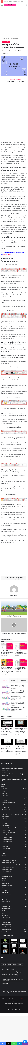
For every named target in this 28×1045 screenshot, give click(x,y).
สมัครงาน (7, 969)
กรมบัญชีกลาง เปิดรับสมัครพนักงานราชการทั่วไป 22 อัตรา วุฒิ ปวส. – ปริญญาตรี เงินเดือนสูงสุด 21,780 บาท (21, 750)
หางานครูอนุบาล (7, 871)
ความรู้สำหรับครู (8, 837)
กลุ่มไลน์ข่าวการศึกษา (15, 79)
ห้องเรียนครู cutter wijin (7, 908)
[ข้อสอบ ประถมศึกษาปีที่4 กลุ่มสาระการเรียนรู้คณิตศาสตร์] (6, 703)
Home (4, 38)
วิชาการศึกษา (6, 825)
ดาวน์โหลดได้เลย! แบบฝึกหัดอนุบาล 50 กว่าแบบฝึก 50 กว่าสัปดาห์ (7, 652)
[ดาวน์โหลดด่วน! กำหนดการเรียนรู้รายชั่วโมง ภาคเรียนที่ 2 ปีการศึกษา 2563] (21, 646)
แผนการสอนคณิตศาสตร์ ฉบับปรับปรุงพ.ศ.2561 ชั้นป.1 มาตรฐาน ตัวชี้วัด (12, 980)
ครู (12, 1003)
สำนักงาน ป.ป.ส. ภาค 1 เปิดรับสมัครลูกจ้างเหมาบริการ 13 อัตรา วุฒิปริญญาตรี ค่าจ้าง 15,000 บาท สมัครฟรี (7, 731)
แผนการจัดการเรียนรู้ (6, 929)
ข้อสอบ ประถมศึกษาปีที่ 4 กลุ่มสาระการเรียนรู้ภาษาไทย (18, 697)
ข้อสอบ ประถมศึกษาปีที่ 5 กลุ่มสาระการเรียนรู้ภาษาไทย (17, 708)
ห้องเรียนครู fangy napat (7, 910)
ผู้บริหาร (15, 1003)
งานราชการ (4, 857)
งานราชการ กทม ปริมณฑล (9, 860)
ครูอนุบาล (4, 855)
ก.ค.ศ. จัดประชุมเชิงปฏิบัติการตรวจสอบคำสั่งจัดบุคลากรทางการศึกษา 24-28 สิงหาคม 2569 (21, 731)
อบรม (3, 913)
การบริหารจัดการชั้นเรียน (9, 802)
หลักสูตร (4, 903)
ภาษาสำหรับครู (8, 841)
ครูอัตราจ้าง (6, 892)
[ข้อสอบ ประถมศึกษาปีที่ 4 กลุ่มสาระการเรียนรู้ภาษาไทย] (6, 698)
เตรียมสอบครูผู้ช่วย (6, 917)
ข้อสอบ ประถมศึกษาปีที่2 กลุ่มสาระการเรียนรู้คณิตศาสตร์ (17, 686)
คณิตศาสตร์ (6, 807)
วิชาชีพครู (4, 880)
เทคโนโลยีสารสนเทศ (6, 922)
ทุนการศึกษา (6, 793)
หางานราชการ (12, 1006)
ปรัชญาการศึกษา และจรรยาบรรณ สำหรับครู (13, 814)
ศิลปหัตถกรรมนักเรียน (7, 885)
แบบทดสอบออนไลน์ (6, 977)
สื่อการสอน (4, 899)
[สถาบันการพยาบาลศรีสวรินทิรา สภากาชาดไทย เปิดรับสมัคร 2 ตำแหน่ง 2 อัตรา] (23, 941)
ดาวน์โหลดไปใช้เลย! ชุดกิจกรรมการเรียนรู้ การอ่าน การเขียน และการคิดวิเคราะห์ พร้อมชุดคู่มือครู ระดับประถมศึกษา (7, 670)
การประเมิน (7, 830)
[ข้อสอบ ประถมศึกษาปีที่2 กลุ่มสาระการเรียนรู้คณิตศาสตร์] (6, 687)
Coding (5, 800)
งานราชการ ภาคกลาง (8, 862)
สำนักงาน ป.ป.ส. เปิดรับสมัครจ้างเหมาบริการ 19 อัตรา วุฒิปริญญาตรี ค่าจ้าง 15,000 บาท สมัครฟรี (7, 749)
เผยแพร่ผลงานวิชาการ (7, 924)
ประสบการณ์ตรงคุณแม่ (7, 876)
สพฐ (3, 969)
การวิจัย (6, 835)
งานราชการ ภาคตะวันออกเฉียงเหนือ (11, 864)
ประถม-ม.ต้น (6, 811)
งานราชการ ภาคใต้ (7, 869)
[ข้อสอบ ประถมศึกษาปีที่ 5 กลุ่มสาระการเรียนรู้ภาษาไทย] (6, 709)
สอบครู (3, 887)
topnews (5, 791)
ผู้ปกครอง (4, 878)
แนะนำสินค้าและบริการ (7, 927)
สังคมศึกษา (5, 846)
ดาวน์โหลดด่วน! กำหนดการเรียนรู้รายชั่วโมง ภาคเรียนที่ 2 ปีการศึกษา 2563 (21, 653)
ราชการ (23, 967)
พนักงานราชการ (7, 894)
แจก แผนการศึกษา (13, 974)
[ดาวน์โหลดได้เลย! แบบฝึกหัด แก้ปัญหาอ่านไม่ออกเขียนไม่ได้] (21, 662)
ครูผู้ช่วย (5, 890)
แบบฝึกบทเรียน (6, 848)
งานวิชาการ (4, 874)
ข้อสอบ (5, 805)
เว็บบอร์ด (17, 1006)
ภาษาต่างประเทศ (7, 821)
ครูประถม (8, 38)
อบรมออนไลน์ (4, 974)
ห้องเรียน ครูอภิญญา (6, 906)
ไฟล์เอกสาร (4, 931)
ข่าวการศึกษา (6, 50)
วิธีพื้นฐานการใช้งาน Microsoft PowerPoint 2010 (14, 578)
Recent (13, 680)
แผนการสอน (6, 851)
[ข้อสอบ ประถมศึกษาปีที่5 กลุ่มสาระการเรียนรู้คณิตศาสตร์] (6, 692)
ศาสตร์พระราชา (5, 883)
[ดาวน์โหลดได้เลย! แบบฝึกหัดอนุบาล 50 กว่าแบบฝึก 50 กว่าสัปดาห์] (7, 646)
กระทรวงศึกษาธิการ (14, 962)
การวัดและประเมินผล (9, 832)
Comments (23, 680)
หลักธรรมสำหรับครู (6, 901)
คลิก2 (9, 254)
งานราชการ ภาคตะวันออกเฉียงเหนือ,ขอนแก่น (11, 967)
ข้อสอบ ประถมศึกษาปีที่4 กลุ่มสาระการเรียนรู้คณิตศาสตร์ (17, 702)
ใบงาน (4, 853)
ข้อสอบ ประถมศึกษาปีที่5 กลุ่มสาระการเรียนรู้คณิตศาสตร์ (17, 691)
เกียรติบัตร (5, 915)
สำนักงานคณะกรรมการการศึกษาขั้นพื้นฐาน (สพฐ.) (12, 972)
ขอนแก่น (22, 962)
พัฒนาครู (5, 818)
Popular (4, 680)
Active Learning (5, 962)
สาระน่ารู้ (5, 795)
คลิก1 (4, 254)
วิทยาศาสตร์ (6, 844)
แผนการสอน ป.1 (5, 983)
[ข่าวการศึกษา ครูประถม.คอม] (10, 5)
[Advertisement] (14, 21)
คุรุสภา (14, 964)
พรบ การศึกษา (6, 816)
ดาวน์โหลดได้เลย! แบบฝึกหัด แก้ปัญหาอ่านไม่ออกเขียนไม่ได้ (20, 668)
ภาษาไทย (5, 823)
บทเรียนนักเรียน (14, 38)
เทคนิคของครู (5, 920)
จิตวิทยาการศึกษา (8, 839)
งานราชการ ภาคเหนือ (8, 867)
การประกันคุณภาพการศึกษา (11, 828)
